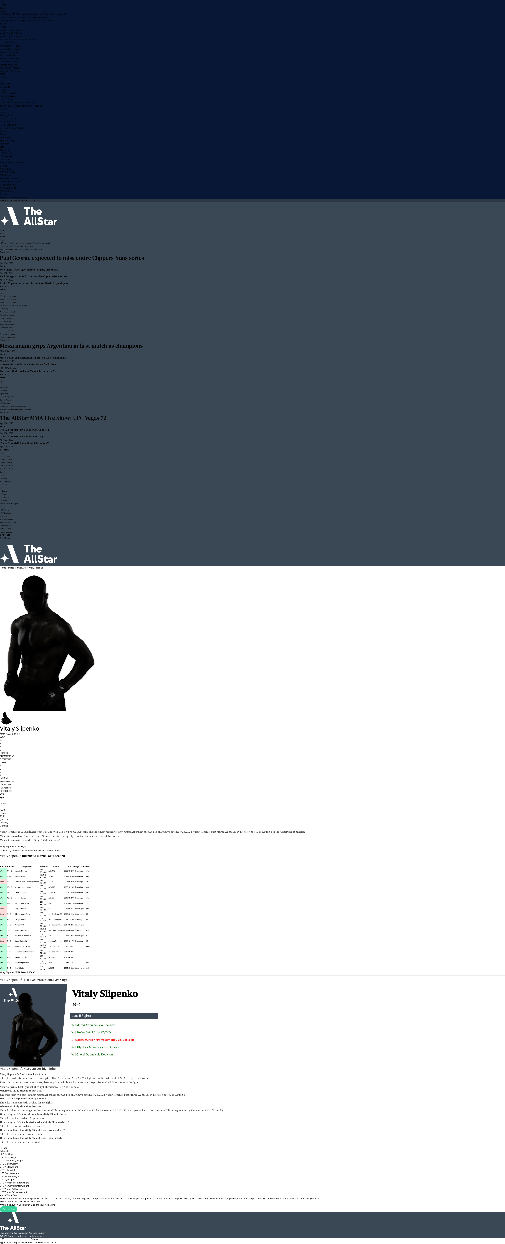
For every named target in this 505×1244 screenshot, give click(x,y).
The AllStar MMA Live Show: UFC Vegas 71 (24, 436)
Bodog (3, 134)
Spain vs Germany (9, 52)
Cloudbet (4, 143)
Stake (3, 146)
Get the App (9, 1209)
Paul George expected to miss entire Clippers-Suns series (72, 258)
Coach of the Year (8, 184)
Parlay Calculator (8, 124)
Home (3, 4)
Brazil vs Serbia (7, 55)
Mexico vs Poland (8, 64)
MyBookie (5, 150)
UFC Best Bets (7, 156)
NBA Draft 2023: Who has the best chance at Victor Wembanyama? (33, 14)
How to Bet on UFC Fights (12, 162)
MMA (2, 74)
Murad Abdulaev (133, 831)
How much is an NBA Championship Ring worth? (24, 17)
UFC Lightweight (8, 1170)
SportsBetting (7, 140)
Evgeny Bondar (21, 898)
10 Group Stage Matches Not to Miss (18, 39)
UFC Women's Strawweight (13, 1192)
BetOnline (5, 137)
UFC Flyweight (7, 1179)
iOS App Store (48, 1204)
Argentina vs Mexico (10, 67)
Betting (3, 108)
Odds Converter (8, 121)
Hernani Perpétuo (22, 903)
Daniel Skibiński (21, 941)
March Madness (8, 191)
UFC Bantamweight (9, 1176)
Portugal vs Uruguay (10, 48)
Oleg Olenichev (20, 908)
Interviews (5, 83)
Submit (34, 1239)
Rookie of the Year (9, 178)
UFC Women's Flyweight (12, 1189)
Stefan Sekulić (20, 876)
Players (3, 11)
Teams (3, 7)
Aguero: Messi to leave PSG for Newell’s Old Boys (28, 364)
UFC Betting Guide (9, 93)
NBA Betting (6, 168)
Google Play (24, 1204)
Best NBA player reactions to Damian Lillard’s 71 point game (34, 283)
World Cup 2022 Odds (11, 36)
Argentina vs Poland (10, 45)
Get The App (6, 538)
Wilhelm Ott (19, 925)
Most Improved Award (11, 181)
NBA (2, 1)
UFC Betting (6, 153)
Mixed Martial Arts (17, 567)
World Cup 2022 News (11, 33)
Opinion (4, 194)
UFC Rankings (7, 99)
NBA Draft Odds (8, 187)
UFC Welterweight (9, 1166)
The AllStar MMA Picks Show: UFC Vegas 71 (25, 443)
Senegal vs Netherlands (11, 71)
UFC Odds (5, 86)
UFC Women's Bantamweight (14, 1185)
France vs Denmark (9, 61)
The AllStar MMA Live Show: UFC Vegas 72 (53, 418)
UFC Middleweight (9, 1163)
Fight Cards (5, 90)
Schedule (4, 1151)
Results (3, 1148)
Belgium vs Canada (9, 58)
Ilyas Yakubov (20, 968)
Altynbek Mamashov (23, 887)
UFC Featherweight (9, 1173)
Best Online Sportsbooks (12, 127)
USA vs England (7, 42)
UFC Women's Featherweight (14, 1182)
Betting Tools (6, 115)
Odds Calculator (8, 118)
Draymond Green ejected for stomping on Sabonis (29, 269)
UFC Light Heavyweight (11, 1160)
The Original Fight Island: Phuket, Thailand (21, 105)
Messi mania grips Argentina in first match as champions (71, 346)
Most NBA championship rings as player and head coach (28, 20)
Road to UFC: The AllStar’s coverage (17, 102)
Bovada (3, 131)
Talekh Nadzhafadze (22, 914)
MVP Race (5, 175)
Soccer (3, 23)
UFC (2, 80)
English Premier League (12, 30)
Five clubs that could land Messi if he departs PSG (28, 371)
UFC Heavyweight (8, 1157)
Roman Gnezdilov (21, 957)
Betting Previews (8, 96)
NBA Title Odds (7, 172)
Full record (5, 787)
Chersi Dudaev (20, 892)
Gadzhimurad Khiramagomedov (27, 881)
